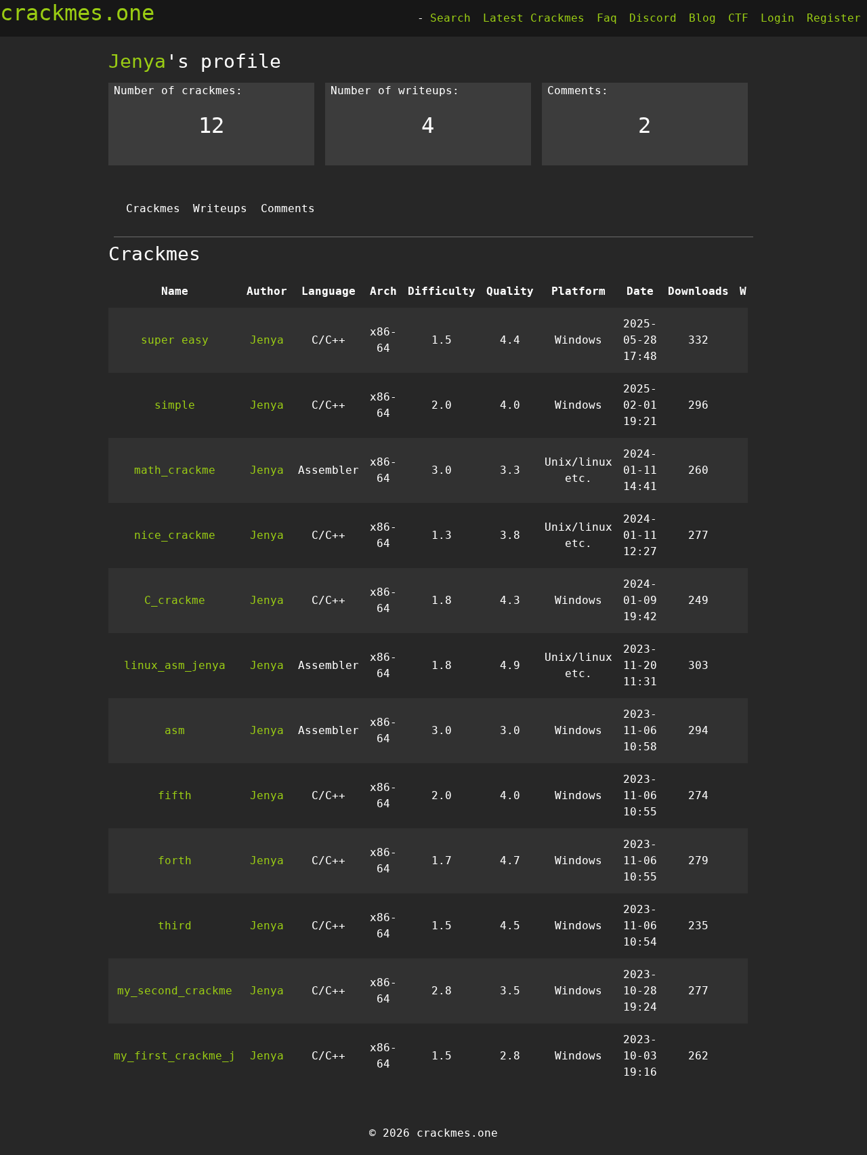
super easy (175, 339)
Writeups (220, 208)
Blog (702, 18)
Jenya (137, 61)
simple (174, 405)
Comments (288, 208)
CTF (738, 18)
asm (175, 730)
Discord (653, 18)
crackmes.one (77, 13)
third (175, 925)
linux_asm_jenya (175, 665)
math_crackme (174, 470)
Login (778, 18)
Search (450, 18)
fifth (175, 795)
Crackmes (153, 208)
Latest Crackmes (534, 18)
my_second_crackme (174, 990)
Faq (607, 18)
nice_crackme (174, 535)
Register (834, 18)
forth (175, 860)
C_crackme (174, 600)
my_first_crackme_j (175, 1055)
